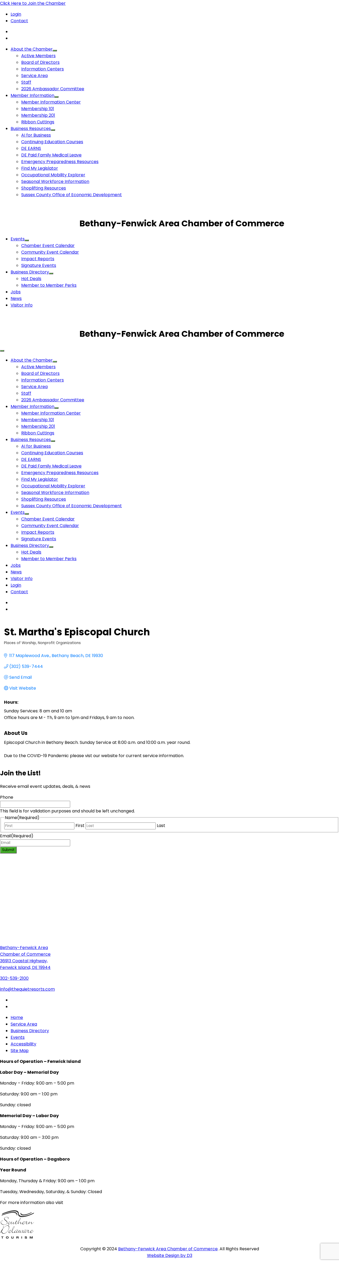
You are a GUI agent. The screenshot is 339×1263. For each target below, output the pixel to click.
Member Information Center (51, 102)
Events (18, 239)
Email (16, 836)
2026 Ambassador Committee (52, 89)
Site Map (20, 1051)
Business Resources (31, 128)
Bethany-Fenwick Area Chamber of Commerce (168, 1249)
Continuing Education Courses (52, 142)
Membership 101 (37, 109)
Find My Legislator (39, 168)
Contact (19, 21)
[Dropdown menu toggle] (55, 50)
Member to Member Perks (49, 285)
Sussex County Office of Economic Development (71, 195)
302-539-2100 (14, 978)
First (79, 825)
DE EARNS (31, 148)
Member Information (32, 95)
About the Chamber (32, 49)
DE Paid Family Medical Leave (51, 155)
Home (17, 1017)
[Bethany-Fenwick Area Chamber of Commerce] (39, 223)
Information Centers (42, 69)
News (16, 298)
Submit (8, 849)
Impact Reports (37, 259)
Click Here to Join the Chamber (33, 3)
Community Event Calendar (50, 252)
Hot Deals (31, 279)
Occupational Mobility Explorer (53, 175)
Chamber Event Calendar (48, 245)
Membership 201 (38, 115)
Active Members (38, 56)
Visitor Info (22, 305)
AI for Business (36, 135)
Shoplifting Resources (43, 188)
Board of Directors (40, 62)
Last (161, 825)
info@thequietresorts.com (27, 989)
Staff (26, 82)
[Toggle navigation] (2, 351)
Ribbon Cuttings (37, 122)
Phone (6, 797)
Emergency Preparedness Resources (60, 162)
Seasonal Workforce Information (55, 181)
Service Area (34, 76)
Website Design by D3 (169, 1255)
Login (16, 14)
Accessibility (23, 1044)
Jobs (16, 292)
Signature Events (38, 265)
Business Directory (30, 272)
